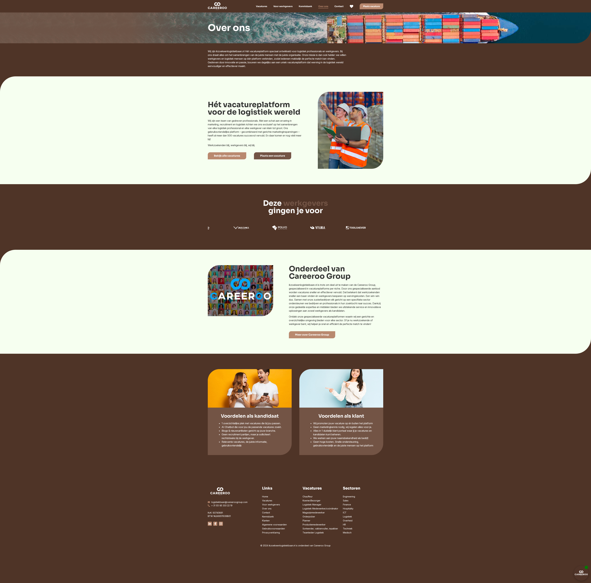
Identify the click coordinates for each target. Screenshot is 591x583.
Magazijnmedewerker (314, 512)
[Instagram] (221, 524)
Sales (345, 500)
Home (265, 496)
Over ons (323, 6)
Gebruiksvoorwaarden (273, 528)
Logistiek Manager (312, 504)
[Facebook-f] (215, 524)
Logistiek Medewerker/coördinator (320, 508)
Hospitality (348, 508)
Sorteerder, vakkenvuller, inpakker (320, 528)
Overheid (347, 520)
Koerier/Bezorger (311, 500)
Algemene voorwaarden (274, 524)
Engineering (349, 496)
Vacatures (261, 6)
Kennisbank (305, 6)
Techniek (347, 528)
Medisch (347, 532)
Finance (347, 504)
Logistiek (347, 516)
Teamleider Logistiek (313, 532)
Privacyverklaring (271, 532)
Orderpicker (309, 516)
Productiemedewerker (314, 524)
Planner (306, 520)
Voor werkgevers (283, 6)
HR (344, 524)
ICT (344, 512)
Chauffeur (308, 496)
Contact (339, 6)
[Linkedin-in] (210, 524)
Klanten (266, 520)
